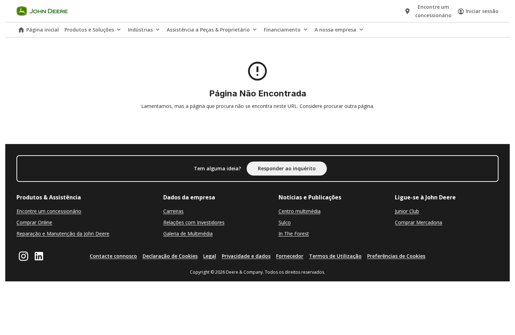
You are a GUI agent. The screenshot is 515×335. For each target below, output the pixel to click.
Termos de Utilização (335, 256)
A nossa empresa (335, 29)
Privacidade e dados (246, 256)
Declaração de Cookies (170, 256)
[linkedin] (39, 256)
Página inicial (42, 29)
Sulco (285, 222)
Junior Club (407, 211)
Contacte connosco (113, 256)
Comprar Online (34, 222)
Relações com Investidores (194, 222)
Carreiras (173, 211)
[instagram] (23, 256)
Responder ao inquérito (287, 168)
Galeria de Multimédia (188, 233)
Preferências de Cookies (396, 256)
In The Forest (294, 233)
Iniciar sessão (482, 11)
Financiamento (282, 29)
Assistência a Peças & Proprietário (208, 29)
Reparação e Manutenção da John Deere (62, 233)
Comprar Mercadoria (418, 222)
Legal (209, 256)
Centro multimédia (300, 211)
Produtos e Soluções (89, 29)
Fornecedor (289, 256)
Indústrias (140, 29)
